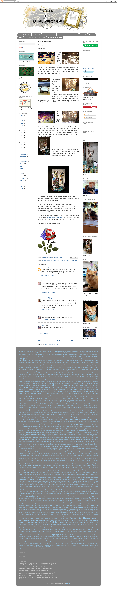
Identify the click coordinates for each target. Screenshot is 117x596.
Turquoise (33, 540)
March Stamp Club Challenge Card (79, 470)
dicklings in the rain (45, 412)
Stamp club (21, 527)
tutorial (38, 540)
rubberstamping (82, 507)
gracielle (48, 430)
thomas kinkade (72, 536)
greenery (23, 432)
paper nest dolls (94, 495)
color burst (81, 383)
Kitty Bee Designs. (23, 450)
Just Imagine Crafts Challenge (50, 446)
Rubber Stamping (55, 507)
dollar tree (28, 416)
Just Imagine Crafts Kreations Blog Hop (88, 446)
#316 (20, 351)
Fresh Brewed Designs (49, 426)
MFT (68, 481)
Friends (63, 426)
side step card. (83, 514)
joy (73, 441)
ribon (74, 505)
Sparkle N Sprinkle (77, 518)
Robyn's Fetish (94, 505)
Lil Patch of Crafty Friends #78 (61, 458)
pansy (81, 495)
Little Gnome (46, 463)
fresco (34, 426)
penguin (80, 496)
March (22, 176)
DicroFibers (53, 412)
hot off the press (86, 435)
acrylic (77, 351)
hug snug (96, 435)
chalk (61, 376)
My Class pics (33, 488)
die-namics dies (87, 412)
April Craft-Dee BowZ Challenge (59, 354)
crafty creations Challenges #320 (34, 403)
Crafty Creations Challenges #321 (50, 403)
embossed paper (44, 419)
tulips (27, 540)
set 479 (30, 514)
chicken (72, 378)
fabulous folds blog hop (72, 421)
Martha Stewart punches (55, 472)
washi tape (87, 541)
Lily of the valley (30, 463)
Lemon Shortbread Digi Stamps (75, 451)
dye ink (40, 417)
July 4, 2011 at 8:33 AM (47, 309)
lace (45, 450)
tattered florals (81, 533)
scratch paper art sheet (30, 510)
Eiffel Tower (90, 417)
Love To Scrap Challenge (31, 465)
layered (83, 450)
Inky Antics (82, 437)
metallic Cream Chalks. (51, 481)
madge (96, 467)
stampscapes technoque (90, 529)
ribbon (51, 505)
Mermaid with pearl (52, 476)
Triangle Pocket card (47, 538)
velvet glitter (43, 541)
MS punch (50, 486)
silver (97, 514)
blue (82, 367)
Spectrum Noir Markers (31, 522)
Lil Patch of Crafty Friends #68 (82, 456)
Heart (29, 434)
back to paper (62, 360)
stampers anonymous (79, 527)
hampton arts (53, 432)
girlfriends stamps (76, 428)
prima (97, 500)
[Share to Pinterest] (77, 258)
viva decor (76, 541)
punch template (89, 502)
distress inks (76, 414)
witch (81, 545)
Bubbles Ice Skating (42, 371)
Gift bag (57, 428)
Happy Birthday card (85, 432)
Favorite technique (38, 423)
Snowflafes (79, 516)
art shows (27, 358)
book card (26, 369)
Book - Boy (21, 369)
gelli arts (24, 428)
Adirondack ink (89, 351)
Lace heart (48, 450)
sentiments (33, 512)
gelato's (20, 428)
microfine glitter (31, 483)
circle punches (66, 381)
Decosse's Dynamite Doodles (77, 410)
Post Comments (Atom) (51, 344)
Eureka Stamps (50, 421)
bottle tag (31, 369)
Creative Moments (61, 407)
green (91, 430)
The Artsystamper (53, 535)
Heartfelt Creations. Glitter (60, 434)
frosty (69, 426)
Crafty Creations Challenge (60, 396)
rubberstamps (90, 507)
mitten (49, 484)
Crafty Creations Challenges (65, 402)
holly (45, 435)
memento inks (23, 476)
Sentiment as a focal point (25, 512)
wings (29, 545)
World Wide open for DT (61, 547)
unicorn (62, 540)
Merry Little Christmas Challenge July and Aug (75, 477)
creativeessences (86, 407)
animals (86, 353)
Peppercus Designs (23, 498)
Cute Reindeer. (52, 409)
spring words (41, 526)
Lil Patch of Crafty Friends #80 (75, 458)
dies (20, 414)
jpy (74, 441)
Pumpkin (75, 502)
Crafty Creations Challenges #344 (35, 405)
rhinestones (34, 505)
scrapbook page (86, 509)
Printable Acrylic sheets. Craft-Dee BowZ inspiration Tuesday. (33, 502)
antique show (34, 354)
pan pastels (72, 495)
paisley (67, 495)
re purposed (73, 260)
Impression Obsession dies (50, 437)
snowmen (46, 518)
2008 (22, 188)
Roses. (35, 507)
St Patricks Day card (49, 526)
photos (41, 498)
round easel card (45, 507)
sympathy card (58, 533)
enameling (33, 421)
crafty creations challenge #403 (26, 402)
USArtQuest (83, 540)
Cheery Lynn (22, 378)
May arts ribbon (92, 472)
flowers (78, 425)
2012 (22, 149)
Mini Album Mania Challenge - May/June (88, 482)
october (60, 491)
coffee (73, 383)
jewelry (34, 441)
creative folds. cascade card (50, 407)
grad (51, 430)
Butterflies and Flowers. (92, 371)
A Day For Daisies (55, 351)
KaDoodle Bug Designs (52, 448)
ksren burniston (31, 450)
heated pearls (92, 434)
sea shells (52, 511)
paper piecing (22, 496)
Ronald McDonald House (25, 507)
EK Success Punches (34, 419)
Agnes (20, 352)
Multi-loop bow (79, 486)
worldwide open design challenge (75, 547)
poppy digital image (53, 500)
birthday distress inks (78, 364)
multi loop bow (64, 486)
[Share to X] (74, 258)
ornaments (68, 493)
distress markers (83, 414)
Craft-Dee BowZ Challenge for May (46, 393)
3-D (22, 351)
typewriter (48, 540)
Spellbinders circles (66, 522)
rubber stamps (66, 507)
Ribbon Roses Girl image (60, 505)
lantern (69, 450)
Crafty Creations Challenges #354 (52, 405)
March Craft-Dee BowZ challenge (52, 469)
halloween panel (35, 432)
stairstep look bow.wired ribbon (76, 526)
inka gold (72, 437)
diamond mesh (37, 412)
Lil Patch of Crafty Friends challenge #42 (48, 462)
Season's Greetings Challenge (69, 510)
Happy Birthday (76, 432)
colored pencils (23, 385)
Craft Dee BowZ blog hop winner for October (80, 387)
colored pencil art (94, 383)
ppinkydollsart (89, 500)
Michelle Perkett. (91, 481)
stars (97, 529)
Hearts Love (86, 434)
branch (57, 369)
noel (28, 489)
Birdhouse (52, 364)
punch (84, 502)
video (69, 541)
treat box (21, 538)
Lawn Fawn (79, 450)
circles (71, 381)
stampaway (48, 527)
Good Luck (39, 430)
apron (33, 356)
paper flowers (86, 495)
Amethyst (75, 352)
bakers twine (36, 362)
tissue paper (90, 536)
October (22, 159)
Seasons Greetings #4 (93, 510)
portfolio (75, 500)
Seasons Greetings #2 (82, 510)
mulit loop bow (56, 486)
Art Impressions (46, 260)
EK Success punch (24, 419)
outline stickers (44, 495)
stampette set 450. (89, 527)
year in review (30, 548)
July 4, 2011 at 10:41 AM (48, 319)
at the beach (64, 358)
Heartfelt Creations (36, 434)
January (22, 180)
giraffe (70, 428)
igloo (24, 437)
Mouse (36, 486)
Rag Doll (41, 503)
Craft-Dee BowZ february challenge (66, 395)
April (21, 173)
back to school (70, 360)
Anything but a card (43, 354)
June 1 (33, 444)
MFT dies (72, 481)
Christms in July (30, 381)
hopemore (67, 435)
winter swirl (54, 545)
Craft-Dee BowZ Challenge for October (65, 393)
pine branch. (59, 498)
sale (95, 507)
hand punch (58, 432)
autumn (38, 360)
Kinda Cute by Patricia (79, 448)
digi (22, 414)
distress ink (69, 414)
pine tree (69, 498)
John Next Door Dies (67, 441)
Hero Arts (34, 435)
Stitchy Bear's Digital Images (59, 531)
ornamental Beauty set (59, 493)
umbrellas (58, 540)
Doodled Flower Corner (46, 416)
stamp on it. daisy (41, 527)
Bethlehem (21, 364)
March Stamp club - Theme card (63, 470)
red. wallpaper (90, 503)
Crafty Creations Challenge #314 (74, 396)
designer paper (22, 412)
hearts (75, 434)
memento (91, 474)
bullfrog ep (74, 371)
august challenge (94, 358)
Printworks (49, 502)
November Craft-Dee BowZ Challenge (54, 489)
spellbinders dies (83, 522)
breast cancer (71, 369)
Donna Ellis (44, 280)
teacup (90, 533)
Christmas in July (58, 379)
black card (45, 367)
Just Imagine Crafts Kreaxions (26, 448)
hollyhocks (56, 435)
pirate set (88, 498)
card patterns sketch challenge (43, 374)
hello (30, 435)
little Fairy (40, 463)
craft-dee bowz (72, 389)
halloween (28, 432)
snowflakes (21, 518)
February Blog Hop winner (67, 423)
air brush (24, 352)
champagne (90, 376)
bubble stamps (34, 371)
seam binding (58, 511)
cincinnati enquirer (38, 381)
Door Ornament (56, 416)
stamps (62, 529)
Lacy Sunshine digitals (57, 450)
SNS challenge (62, 518)
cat (83, 374)
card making (32, 374)
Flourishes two (64, 424)
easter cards (81, 417)
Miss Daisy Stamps (42, 484)
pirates (92, 498)
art (43, 357)
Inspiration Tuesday (24, 439)
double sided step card (80, 416)
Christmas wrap (22, 381)
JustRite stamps (37, 448)
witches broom (90, 545)
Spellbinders (55, 522)
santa (24, 509)
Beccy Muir (83, 362)
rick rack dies (79, 505)
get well (53, 428)
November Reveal (68, 489)
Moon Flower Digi (71, 484)
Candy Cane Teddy (76, 372)
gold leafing (33, 430)
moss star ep (95, 484)
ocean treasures (44, 491)
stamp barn (87, 526)
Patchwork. (39, 496)
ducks (36, 417)
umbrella (53, 540)
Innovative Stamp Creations (91, 437)
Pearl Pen (68, 496)
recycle (85, 503)
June (21, 168)
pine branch (53, 498)
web (38, 543)
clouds (26, 383)
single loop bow (23, 516)
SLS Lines (70, 516)
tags (65, 533)
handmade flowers (67, 432)
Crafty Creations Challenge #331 (90, 398)
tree (24, 538)
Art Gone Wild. (69, 356)
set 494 (34, 514)
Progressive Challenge (67, 502)
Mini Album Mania (53, 483)
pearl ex (64, 496)
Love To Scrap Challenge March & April (88, 465)
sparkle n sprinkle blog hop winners (35, 520)
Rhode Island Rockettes (43, 505)
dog (88, 414)
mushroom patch (22, 488)
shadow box (58, 514)
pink (77, 498)
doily (25, 416)
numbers (33, 491)
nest (20, 489)
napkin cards (72, 488)
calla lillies (55, 372)
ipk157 (38, 439)
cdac (31, 376)
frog (67, 426)
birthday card (68, 364)
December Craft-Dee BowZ (25, 410)
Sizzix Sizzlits (46, 516)
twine (44, 540)
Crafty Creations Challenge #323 (43, 398)
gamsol (89, 426)
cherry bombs (37, 378)
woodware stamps (29, 547)
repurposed (27, 505)
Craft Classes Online (55, 387)
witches (85, 545)
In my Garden (60, 437)
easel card (71, 417)
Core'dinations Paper (68, 385)
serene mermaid (72, 512)
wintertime (72, 545)
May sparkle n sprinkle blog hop (39, 474)
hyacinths (21, 437)
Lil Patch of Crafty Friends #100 (38, 453)
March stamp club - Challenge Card (32, 470)
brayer (61, 369)
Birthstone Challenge (88, 364)
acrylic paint (82, 351)
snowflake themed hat (93, 516)
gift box (61, 428)
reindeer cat (21, 505)
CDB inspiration (37, 376)
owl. (58, 495)
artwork (32, 358)
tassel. (68, 533)
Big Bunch (30, 364)
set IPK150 (38, 514)
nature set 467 (88, 488)
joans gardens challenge (56, 441)
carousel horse (75, 374)
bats (58, 362)
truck (24, 540)
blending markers (58, 367)
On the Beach (30, 493)
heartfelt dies (70, 434)
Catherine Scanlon (88, 374)
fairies (80, 421)
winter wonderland (61, 545)
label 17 (37, 450)
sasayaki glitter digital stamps (44, 509)
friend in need (58, 426)
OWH (55, 495)
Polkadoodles (32, 500)
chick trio (68, 378)
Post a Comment (44, 333)
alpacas (41, 352)
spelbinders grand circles (43, 522)
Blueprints (85, 367)
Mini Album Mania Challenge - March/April (69, 482)
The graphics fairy (80, 534)
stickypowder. (49, 531)
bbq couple (62, 362)
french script (30, 426)
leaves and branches (46, 451)
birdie (56, 364)
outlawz (92, 493)
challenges (84, 376)
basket (52, 362)
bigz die (35, 364)
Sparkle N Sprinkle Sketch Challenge (88, 520)
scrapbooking (22, 510)
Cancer (64, 372)
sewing (43, 514)
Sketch (55, 516)
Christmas (41, 380)
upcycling (77, 540)
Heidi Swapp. (25, 435)
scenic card (69, 509)
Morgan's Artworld (79, 484)
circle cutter (51, 381)
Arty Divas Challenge (40, 358)
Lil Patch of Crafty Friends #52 (61, 455)
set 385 (87, 512)
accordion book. (64, 351)
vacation (88, 540)
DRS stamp (29, 417)
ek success (95, 417)
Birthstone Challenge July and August (38, 365)
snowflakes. (27, 518)
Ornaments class (75, 493)
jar (32, 441)
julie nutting (85, 441)
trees (26, 538)
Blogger (68, 583)
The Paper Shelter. (91, 534)
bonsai (96, 367)
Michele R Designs (82, 481)
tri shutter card (39, 538)
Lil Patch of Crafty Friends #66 (68, 456)
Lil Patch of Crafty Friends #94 (82, 460)
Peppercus (95, 496)
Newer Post (42, 341)
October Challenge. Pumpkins (78, 491)
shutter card (76, 514)
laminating (65, 450)
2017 (22, 137)
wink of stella (34, 545)
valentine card (94, 540)
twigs (41, 540)
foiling (89, 424)
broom (96, 369)
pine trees (73, 498)
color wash (87, 383)
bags (23, 362)
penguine (84, 496)
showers (72, 514)
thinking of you (56, 536)
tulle (30, 540)
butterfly (26, 372)
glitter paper (92, 428)
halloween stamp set (44, 432)
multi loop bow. (72, 486)
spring (21, 526)
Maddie (93, 467)
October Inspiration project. (92, 491)
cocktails (70, 383)
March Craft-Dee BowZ (38, 469)
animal (82, 353)
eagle (67, 417)
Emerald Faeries (27, 421)
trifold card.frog (67, 538)
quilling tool (33, 503)
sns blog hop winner (53, 518)
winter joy (49, 545)
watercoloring (22, 543)
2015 (22, 142)
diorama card (63, 414)
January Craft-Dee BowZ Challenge (79, 439)
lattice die (74, 450)
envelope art (39, 421)
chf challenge (54, 378)
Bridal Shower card (83, 369)
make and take (22, 469)
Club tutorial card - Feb (57, 383)
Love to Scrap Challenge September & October (55, 467)
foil (86, 424)
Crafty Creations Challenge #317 (26, 398)
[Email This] (71, 258)
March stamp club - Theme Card (48, 470)
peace (53, 497)
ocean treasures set (53, 491)
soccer (67, 518)
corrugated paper (45, 387)
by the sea (35, 372)
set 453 (95, 512)
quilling (28, 503)
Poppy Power (61, 500)
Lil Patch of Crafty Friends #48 (32, 455)
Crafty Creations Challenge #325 (59, 398)
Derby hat (96, 410)
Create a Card (30, 407)
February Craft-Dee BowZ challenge (82, 423)
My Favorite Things (41, 488)
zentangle (36, 548)
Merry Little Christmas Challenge (86, 476)
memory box (36, 476)
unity (66, 540)
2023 (22, 123)
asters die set (58, 358)
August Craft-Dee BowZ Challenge (27, 360)
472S (25, 351)
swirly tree (46, 533)
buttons (30, 372)
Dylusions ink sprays (52, 417)
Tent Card (21, 534)
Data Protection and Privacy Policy (35, 37)
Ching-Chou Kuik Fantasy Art (25, 379)
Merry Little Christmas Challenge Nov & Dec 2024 (68, 479)
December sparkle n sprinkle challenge (60, 410)
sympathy (51, 533)
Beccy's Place (90, 362)
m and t (89, 467)
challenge (71, 376)
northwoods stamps (40, 489)
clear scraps (90, 381)
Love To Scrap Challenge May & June (48, 465)
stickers (43, 531)
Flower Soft (73, 424)
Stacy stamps (66, 526)
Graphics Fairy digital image (73, 430)
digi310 (47, 414)
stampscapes (67, 529)
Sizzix (28, 516)
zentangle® (42, 548)
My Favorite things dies (51, 488)
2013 (22, 147)
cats (28, 376)
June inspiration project (85, 444)
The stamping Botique (39, 536)
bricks (77, 369)
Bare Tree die (43, 362)
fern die (38, 424)
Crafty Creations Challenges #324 (83, 403)
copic (48, 385)
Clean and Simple (82, 381)
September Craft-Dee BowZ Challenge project (53, 512)
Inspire (31, 439)
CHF (49, 378)
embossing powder (79, 419)
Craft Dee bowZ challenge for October (39, 389)
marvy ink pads (65, 472)
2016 (22, 140)
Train (94, 536)
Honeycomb (62, 435)
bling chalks (66, 367)
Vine (72, 541)
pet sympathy (31, 498)
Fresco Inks (39, 426)
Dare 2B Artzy (75, 409)
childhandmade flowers (84, 378)
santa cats (28, 509)
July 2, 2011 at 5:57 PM (47, 275)
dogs (22, 416)
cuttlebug (58, 409)
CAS (80, 374)
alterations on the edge (48, 352)
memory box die (44, 476)
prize (60, 502)
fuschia (85, 426)
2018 (22, 135)
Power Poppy (81, 500)
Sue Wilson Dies (74, 531)
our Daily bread (86, 493)
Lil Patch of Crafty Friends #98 (32, 462)
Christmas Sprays (85, 379)
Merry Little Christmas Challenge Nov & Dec (44, 479)
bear (77, 362)
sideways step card (91, 514)
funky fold (80, 426)
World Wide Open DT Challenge (44, 547)
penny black (90, 497)
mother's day (25, 486)
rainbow (51, 503)
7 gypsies (39, 351)
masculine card (80, 472)
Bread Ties (65, 369)
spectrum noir (22, 522)
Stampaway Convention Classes (59, 527)
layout (27, 451)
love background (91, 464)
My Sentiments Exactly (62, 488)
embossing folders (64, 260)
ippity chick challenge (46, 439)
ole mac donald (23, 493)
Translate (24, 47)
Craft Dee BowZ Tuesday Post (57, 389)
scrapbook (79, 509)
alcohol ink (29, 353)
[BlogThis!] (72, 258)
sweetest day (37, 533)
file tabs (42, 424)
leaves (39, 451)
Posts (87, 114)
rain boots (46, 503)
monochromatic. (62, 484)
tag (63, 533)
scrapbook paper (94, 509)
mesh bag (33, 481)
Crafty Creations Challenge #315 (90, 396)
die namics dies (74, 412)
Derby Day (90, 410)
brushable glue (26, 371)
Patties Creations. (47, 497)
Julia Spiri (79, 441)
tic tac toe (79, 536)
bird (38, 364)
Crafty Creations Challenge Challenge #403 (44, 402)
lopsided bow (72, 463)
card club (91, 372)
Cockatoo (65, 383)
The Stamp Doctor (29, 536)
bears (79, 362)
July (21, 166)
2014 (22, 144)
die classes (63, 412)
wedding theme (59, 543)
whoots (20, 545)
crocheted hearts (94, 407)
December (23, 154)
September (23, 161)
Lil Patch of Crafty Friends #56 (90, 455)
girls (83, 428)
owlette (61, 495)
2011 (22, 152)
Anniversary (91, 352)
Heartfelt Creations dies (48, 434)
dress (97, 416)
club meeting (38, 383)
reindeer (96, 503)
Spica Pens (74, 524)
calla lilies (50, 372)
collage (77, 383)
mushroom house (94, 486)
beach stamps (68, 362)
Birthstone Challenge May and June (75, 365)
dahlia (66, 409)
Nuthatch (38, 491)
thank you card (33, 534)
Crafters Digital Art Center (47, 396)
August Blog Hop (72, 358)
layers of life (95, 450)
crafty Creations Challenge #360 (90, 400)
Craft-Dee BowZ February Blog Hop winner (46, 395)
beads (73, 362)
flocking (58, 424)
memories (30, 476)
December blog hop (93, 409)
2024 (22, 120)
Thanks (39, 534)
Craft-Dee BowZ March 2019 (83, 395)
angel (78, 353)
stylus (68, 531)
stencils (39, 531)
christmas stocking (94, 379)
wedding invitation (51, 543)
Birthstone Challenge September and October (32, 367)
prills (94, 500)
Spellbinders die (75, 522)
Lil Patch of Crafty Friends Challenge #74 (87, 462)
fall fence (89, 421)
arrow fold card (39, 356)
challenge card (77, 376)
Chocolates (35, 379)
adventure (96, 351)
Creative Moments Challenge (74, 407)
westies (65, 543)
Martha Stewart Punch (33, 472)
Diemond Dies (94, 412)
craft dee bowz (64, 387)
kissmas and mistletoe (91, 448)
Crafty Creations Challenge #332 (26, 400)
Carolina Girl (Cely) (47, 298)
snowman (33, 518)
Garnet (93, 426)
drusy (33, 417)
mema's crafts (85, 474)
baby (41, 360)
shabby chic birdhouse (50, 514)
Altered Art (61, 353)
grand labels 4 (56, 430)
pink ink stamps (82, 498)
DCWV (81, 409)
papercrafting (29, 497)
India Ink (66, 437)
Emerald (21, 421)
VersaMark (50, 541)
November (23, 156)
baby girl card (46, 360)
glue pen (25, 430)
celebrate (48, 376)
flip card (54, 424)
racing (37, 503)
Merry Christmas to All (71, 476)
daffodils (63, 409)
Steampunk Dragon (29, 531)
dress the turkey (22, 417)
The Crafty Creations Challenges (68, 534)
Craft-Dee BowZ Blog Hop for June (38, 391)
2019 (22, 132)
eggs (86, 417)
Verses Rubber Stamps (60, 541)
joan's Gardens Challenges (43, 441)
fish (48, 424)
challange (65, 376)
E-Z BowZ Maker (61, 417)
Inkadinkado (77, 437)
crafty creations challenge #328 (74, 398)
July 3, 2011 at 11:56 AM (48, 292)
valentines (21, 541)
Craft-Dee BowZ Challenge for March (28, 393)
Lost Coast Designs (80, 463)
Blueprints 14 (91, 367)
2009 (22, 186)
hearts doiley (80, 434)
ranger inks (60, 503)
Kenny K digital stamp (68, 448)
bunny (79, 371)
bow (35, 369)
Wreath (25, 548)
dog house (92, 414)
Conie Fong (39, 385)
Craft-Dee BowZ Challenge (54, 391)
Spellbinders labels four (50, 524)
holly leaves (50, 435)
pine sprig (64, 498)
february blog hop (56, 423)
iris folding (61, 439)
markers (96, 470)
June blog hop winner (58, 444)
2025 (22, 118)
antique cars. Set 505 (25, 354)
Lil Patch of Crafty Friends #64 (53, 456)
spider (78, 524)
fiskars (51, 424)
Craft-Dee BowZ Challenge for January (71, 391)
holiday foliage (40, 435)
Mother (20, 486)
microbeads (24, 482)
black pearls (51, 367)
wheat (68, 543)
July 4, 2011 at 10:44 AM (48, 330)
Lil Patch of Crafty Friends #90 (53, 460)
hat (27, 434)
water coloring (94, 541)
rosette (39, 507)
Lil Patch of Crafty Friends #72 (32, 458)
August (22, 163)
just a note (35, 446)
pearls (72, 497)
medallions (78, 474)
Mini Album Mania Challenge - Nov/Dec (28, 484)
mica (76, 481)
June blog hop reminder (47, 444)
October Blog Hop (66, 491)
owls (64, 495)
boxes (47, 369)
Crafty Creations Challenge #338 (58, 400)
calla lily (60, 372)
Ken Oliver (60, 448)
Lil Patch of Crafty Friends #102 (52, 453)
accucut (70, 351)
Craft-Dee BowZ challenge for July (89, 391)
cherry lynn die (44, 378)
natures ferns (95, 488)
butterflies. (21, 372)
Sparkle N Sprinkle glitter (70, 520)
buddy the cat (50, 371)
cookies (44, 385)
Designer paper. (30, 412)
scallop (53, 509)
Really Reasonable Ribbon (76, 503)
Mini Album (46, 482)
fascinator (31, 423)
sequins (66, 512)
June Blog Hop (38, 444)
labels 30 (41, 450)
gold (29, 430)
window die (25, 545)
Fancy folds (26, 423)
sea (44, 510)
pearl (60, 496)
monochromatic (54, 484)
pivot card (96, 498)
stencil (35, 531)
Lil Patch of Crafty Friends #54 (75, 455)
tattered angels (73, 533)
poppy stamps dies (69, 500)
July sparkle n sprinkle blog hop (83, 443)
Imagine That (29, 437)
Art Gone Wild (61, 357)
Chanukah (95, 376)
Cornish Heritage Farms (80, 385)
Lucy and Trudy (83, 467)
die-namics (80, 412)
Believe (96, 362)
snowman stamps (40, 518)
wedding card (43, 543)
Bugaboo (57, 371)
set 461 (26, 514)
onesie (36, 493)
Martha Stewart (22, 472)
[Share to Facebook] (76, 258)
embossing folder (58, 419)
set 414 (91, 512)
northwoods (32, 489)
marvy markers (72, 472)
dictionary (58, 412)
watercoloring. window (31, 543)
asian (46, 358)
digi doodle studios (27, 414)
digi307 (44, 414)
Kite (97, 448)
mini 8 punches (39, 483)
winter (39, 545)
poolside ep (45, 500)
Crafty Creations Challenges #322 (66, 403)
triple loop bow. (81, 538)
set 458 (22, 514)
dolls (32, 416)
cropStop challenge (23, 409)
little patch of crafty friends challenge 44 (59, 463)
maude (86, 472)
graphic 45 (62, 430)
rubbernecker (74, 507)
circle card (45, 381)
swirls (42, 533)
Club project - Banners (47, 383)
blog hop (71, 367)
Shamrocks (64, 514)
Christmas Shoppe (76, 379)
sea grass (47, 510)
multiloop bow (86, 486)
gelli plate (35, 428)
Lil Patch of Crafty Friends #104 (67, 453)
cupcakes (35, 409)
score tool (74, 509)
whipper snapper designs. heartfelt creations (87, 543)
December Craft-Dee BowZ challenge (42, 410)
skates (51, 516)
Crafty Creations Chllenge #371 (67, 405)
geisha (96, 426)
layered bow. (89, 450)
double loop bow (70, 416)
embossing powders (91, 419)
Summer (80, 531)
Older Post (75, 341)
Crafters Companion (34, 396)
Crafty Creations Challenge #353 (74, 400)
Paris (35, 497)
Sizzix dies (40, 516)
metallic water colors (62, 481)
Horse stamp (79, 435)
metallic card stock (40, 481)
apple (49, 354)
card (83, 372)
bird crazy (41, 364)
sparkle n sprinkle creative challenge (55, 520)
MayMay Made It (71, 474)
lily (25, 464)
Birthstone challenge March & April (57, 365)
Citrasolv (76, 381)
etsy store (44, 421)
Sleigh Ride (64, 516)
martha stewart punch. (44, 472)
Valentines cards (28, 541)
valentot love (36, 541)
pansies (77, 495)
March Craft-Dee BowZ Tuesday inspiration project (73, 469)
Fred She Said (23, 426)
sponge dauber (84, 524)
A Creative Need (46, 351)
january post (91, 439)
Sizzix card (33, 516)
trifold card (60, 538)
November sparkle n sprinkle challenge (83, 489)
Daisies (70, 409)
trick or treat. (55, 538)
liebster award (93, 451)
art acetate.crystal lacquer (51, 356)
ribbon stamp (69, 505)
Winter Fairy (44, 545)
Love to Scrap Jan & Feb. (73, 467)
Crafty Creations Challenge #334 (42, 400)
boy (50, 369)
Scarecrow (57, 509)
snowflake (84, 516)
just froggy (40, 446)
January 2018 (67, 439)
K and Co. (44, 448)
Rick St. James (86, 505)
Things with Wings (48, 536)
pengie (76, 496)
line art (36, 463)
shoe (68, 514)
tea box (86, 533)
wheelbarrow (74, 543)
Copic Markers (55, 260)
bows (44, 369)
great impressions (84, 430)
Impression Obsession (38, 437)
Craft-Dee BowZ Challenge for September (84, 393)
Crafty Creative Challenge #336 (83, 405)
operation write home (43, 493)
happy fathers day (94, 432)
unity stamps (71, 540)
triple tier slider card (90, 538)
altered (56, 353)
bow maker (39, 369)
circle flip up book (58, 381)
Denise (86, 410)
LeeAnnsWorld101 (63, 451)
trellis (29, 538)
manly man (29, 469)
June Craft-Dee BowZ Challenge (72, 444)
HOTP (92, 435)
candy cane (69, 372)
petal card (37, 498)
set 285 (80, 512)
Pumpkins (80, 502)
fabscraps (65, 421)
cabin (46, 372)
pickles (44, 498)
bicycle (25, 364)
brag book (53, 369)
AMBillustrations (68, 353)
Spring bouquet (28, 526)
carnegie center (68, 374)
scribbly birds (39, 510)
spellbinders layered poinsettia (63, 524)
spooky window (91, 524)
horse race (72, 435)
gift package (66, 428)
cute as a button (43, 409)
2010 (22, 183)
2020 (22, 130)
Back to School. (78, 360)
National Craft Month (80, 488)
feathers (45, 423)
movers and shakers (43, 486)
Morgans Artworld (88, 484)
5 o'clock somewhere (31, 351)
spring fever (35, 526)
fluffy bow (83, 424)
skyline (59, 516)
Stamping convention (55, 529)
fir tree (45, 424)
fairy (83, 421)
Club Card (32, 383)
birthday (63, 364)
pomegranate (39, 500)
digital (51, 414)
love (86, 464)
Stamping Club (26, 529)
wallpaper (81, 541)
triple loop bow (74, 538)
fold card (93, 424)
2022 (22, 125)
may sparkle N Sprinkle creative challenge (57, 474)
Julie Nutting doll (92, 441)
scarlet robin (63, 509)
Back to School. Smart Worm (89, 360)
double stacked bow (91, 416)
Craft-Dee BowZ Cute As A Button (87, 389)
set (77, 512)
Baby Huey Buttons (54, 360)
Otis (81, 493)
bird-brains (46, 364)
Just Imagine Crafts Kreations (68, 446)
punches (96, 502)
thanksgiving (44, 534)
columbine (33, 385)
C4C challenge (41, 372)
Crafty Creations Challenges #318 (83, 402)
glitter (86, 428)
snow (74, 516)
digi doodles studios (37, 414)
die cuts (68, 412)
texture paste (27, 534)
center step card (55, 376)
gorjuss (43, 430)
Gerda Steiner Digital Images (44, 428)
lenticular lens (87, 451)
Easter (76, 417)
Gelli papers (29, 428)
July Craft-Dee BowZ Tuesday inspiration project (63, 443)
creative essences (38, 407)
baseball (49, 362)
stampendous (70, 527)
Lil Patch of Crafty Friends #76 (46, 458)
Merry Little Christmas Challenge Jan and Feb (51, 477)
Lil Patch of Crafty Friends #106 (82, 453)
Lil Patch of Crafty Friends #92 (68, 460)
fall (85, 421)
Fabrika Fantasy (58, 421)
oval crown (51, 495)
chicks (76, 378)
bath (56, 362)
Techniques (95, 533)
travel (97, 536)
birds (59, 364)
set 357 (83, 512)
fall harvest (93, 421)
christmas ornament (67, 380)
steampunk (21, 531)
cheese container (30, 378)
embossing (51, 419)
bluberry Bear (77, 367)
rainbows (55, 503)
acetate (74, 351)
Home (59, 341)
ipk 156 (35, 439)
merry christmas (62, 476)
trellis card (33, 538)
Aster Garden (51, 358)
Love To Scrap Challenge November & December (31, 467)
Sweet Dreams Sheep (28, 533)
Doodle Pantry (37, 416)
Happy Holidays (22, 434)
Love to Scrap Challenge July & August (68, 465)
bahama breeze (29, 362)
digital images (56, 414)
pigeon (48, 498)
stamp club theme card (30, 527)
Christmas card (49, 380)
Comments (88, 117)
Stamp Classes (94, 526)
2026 (22, 116)
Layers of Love (22, 451)
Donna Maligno (45, 267)
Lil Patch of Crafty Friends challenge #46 (67, 462)
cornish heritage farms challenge (32, 387)
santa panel (34, 509)
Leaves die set (55, 451)
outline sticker (37, 495)
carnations (61, 374)
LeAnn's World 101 (33, 451)
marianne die (91, 470)
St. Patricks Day (58, 526)
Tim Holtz (84, 536)
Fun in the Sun (74, 426)
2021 (22, 128)
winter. (68, 545)
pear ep (57, 496)
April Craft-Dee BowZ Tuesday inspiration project (79, 354)
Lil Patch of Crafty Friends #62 (39, 456)
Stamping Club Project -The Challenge (40, 529)
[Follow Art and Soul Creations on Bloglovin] (88, 72)
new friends (23, 489)
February (22, 178)
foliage (96, 424)
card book (86, 372)
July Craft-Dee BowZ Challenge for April (42, 443)
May (21, 171)
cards (56, 374)
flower (69, 424)
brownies (21, 371)
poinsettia (26, 500)
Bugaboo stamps (66, 371)
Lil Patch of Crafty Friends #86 (39, 460)
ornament (51, 493)
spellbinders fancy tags (27, 524)
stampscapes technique (78, 529)
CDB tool (43, 376)
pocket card (21, 500)
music (28, 488)
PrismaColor (56, 502)
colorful (29, 385)
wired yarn (77, 545)
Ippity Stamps (54, 439)
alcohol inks (35, 353)
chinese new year (94, 378)
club (29, 383)
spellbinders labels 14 (39, 524)
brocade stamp (91, 369)
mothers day (32, 486)
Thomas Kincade (64, 536)
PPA (85, 500)
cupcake (30, 409)
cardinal (53, 374)
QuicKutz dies (22, 503)
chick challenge (62, 378)
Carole (43, 315)
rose (32, 507)
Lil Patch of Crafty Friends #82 (90, 458)
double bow (63, 416)
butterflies (83, 371)
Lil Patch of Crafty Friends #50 (47, 455)
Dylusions (44, 417)
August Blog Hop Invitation (83, 358)
